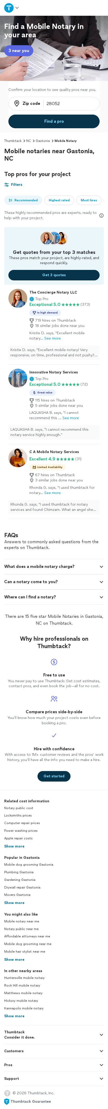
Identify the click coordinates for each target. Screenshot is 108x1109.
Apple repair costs (18, 838)
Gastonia (43, 141)
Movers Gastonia (17, 895)
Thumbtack (12, 141)
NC (28, 141)
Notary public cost (18, 808)
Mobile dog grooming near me (27, 944)
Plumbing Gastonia (19, 872)
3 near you (18, 50)
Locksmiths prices (18, 815)
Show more (14, 846)
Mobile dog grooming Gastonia (28, 864)
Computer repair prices (22, 823)
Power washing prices (20, 831)
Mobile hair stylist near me (24, 951)
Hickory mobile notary (21, 1001)
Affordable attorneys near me (27, 936)
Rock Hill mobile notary (22, 985)
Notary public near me (21, 929)
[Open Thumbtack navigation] (12, 8)
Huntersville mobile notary (24, 978)
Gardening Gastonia (19, 880)
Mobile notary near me (21, 921)
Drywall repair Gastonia (22, 887)
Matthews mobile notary (23, 993)
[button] (38, 299)
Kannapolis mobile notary (24, 1008)
